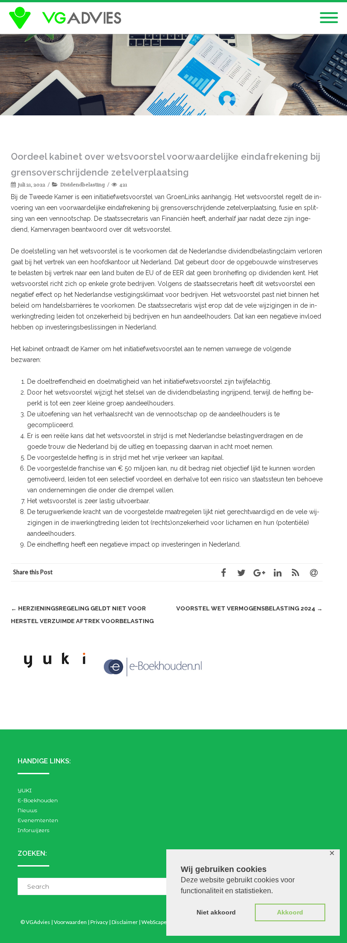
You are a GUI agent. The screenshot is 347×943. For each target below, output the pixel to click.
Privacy (99, 922)
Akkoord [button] (290, 912)
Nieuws (27, 810)
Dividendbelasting (82, 184)
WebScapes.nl (158, 922)
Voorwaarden (70, 922)
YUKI (25, 790)
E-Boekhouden (38, 800)
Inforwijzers (33, 830)
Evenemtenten (38, 820)
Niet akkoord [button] (216, 912)
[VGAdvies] (67, 18)
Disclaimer (125, 922)
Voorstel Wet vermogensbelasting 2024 (249, 608)
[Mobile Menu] (329, 18)
